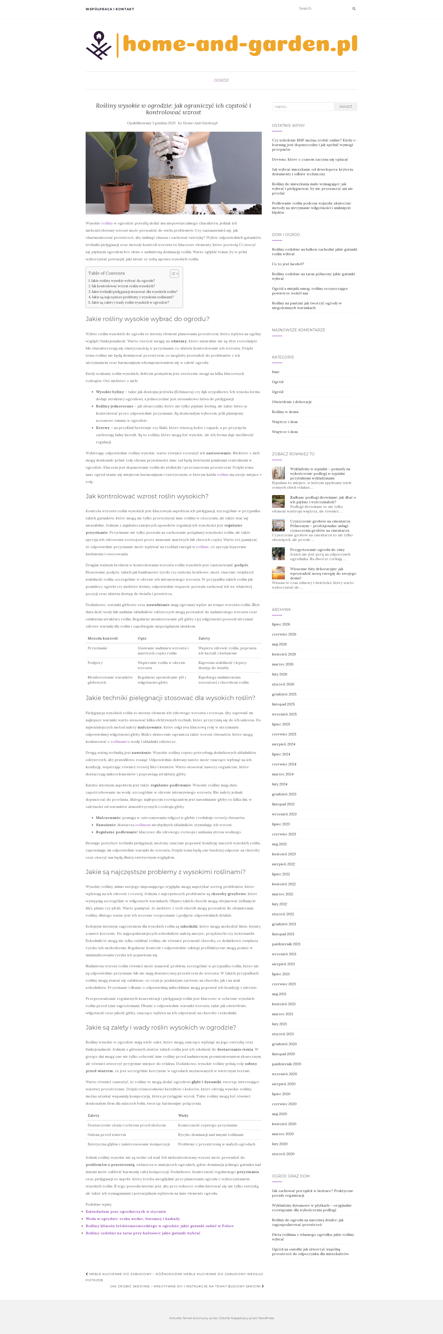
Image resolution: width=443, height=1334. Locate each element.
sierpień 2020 (284, 1084)
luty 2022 (279, 904)
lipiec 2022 (281, 874)
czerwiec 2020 (284, 1104)
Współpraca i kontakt (110, 9)
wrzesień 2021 (284, 954)
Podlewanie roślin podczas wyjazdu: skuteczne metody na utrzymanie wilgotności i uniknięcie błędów (311, 208)
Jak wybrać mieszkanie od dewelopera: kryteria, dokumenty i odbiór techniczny (313, 171)
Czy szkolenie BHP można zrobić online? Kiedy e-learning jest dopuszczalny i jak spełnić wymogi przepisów (314, 145)
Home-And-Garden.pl (200, 123)
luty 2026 (279, 674)
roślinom (142, 825)
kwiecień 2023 (284, 854)
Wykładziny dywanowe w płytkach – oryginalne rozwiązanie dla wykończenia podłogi (312, 1207)
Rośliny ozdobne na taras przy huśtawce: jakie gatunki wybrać (143, 1233)
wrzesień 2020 (284, 1074)
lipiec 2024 (281, 754)
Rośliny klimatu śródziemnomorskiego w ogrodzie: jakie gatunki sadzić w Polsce (160, 1226)
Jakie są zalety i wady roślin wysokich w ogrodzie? (130, 302)
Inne (275, 372)
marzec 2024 (283, 774)
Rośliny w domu (285, 411)
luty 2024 (279, 784)
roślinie (202, 547)
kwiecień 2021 (284, 1004)
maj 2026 (279, 644)
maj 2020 (279, 1114)
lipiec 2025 (281, 724)
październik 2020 (286, 1064)
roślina (222, 474)
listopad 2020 (283, 1054)
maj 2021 (279, 994)
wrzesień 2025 (284, 714)
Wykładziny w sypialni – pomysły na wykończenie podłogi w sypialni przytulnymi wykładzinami (320, 473)
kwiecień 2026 (284, 654)
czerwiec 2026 (284, 634)
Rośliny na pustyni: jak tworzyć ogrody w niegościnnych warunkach (307, 305)
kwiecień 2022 (284, 884)
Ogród (221, 80)
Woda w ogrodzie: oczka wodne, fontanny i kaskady (133, 1218)
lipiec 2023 (281, 824)
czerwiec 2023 (284, 834)
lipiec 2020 (281, 1094)
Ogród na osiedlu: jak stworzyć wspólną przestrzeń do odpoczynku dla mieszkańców (310, 1251)
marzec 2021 (282, 1014)
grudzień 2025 (284, 694)
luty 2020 (280, 1144)
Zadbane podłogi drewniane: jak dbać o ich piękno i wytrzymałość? (323, 499)
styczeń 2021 (283, 1034)
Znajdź (345, 106)
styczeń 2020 (283, 1154)
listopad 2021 (283, 934)
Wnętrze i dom (285, 421)
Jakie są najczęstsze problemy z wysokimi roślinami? (133, 297)
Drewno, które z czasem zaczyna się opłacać (310, 159)
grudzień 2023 (284, 794)
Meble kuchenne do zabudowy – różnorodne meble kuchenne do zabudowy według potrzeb (174, 1277)
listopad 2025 (283, 704)
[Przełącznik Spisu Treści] (172, 273)
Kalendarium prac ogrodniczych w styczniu (126, 1211)
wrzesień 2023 (284, 814)
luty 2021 (279, 1024)
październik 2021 (286, 944)
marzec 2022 (282, 894)
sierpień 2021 (283, 964)
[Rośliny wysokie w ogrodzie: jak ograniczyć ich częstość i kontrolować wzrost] (174, 173)
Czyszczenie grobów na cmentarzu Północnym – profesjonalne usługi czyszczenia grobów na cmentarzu (320, 526)
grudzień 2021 (284, 924)
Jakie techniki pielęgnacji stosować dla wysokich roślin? (135, 292)
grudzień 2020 (284, 1044)
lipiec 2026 (281, 624)
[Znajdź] (353, 9)
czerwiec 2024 (284, 764)
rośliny (107, 223)
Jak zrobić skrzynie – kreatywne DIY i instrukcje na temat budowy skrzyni (186, 1286)
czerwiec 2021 (284, 984)
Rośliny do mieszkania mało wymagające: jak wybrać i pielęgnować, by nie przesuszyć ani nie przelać (312, 189)
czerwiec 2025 (284, 734)
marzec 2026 (283, 664)
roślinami (118, 741)
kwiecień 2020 (284, 1124)
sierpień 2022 (283, 864)
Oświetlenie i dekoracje (292, 401)
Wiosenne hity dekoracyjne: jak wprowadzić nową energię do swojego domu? (323, 573)
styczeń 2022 (283, 914)
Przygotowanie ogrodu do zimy (317, 549)
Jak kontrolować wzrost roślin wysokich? (123, 286)
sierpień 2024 (283, 744)
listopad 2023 (283, 804)
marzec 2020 (283, 1134)
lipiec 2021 (281, 974)
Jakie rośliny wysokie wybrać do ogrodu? (123, 281)
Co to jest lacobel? (288, 264)
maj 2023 (279, 844)
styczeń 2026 (283, 684)
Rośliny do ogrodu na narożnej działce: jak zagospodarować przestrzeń (308, 1222)
